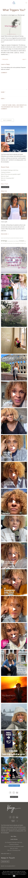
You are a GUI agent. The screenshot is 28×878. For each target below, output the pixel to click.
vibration (22, 243)
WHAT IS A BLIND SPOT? (8, 866)
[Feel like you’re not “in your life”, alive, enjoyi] (14, 582)
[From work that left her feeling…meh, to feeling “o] (14, 367)
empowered (21, 237)
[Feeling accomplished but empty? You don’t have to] (14, 502)
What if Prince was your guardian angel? (11, 174)
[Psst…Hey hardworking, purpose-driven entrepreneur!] (14, 287)
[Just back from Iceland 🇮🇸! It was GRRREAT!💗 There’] (14, 743)
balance (2, 237)
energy (4, 240)
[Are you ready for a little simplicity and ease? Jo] (14, 636)
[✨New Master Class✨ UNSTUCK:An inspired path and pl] (14, 394)
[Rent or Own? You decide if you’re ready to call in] (14, 609)
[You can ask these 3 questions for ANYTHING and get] (14, 528)
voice (25, 243)
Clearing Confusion (5, 172)
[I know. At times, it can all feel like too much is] (14, 716)
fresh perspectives (10, 241)
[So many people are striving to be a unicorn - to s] (14, 341)
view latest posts (5, 853)
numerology (4, 243)
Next (24, 59)
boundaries (12, 237)
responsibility (17, 243)
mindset (21, 241)
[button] (26, 2)
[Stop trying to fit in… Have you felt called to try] (14, 555)
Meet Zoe (3, 180)
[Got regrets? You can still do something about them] (14, 475)
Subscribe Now (5, 187)
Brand (15, 237)
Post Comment (7, 120)
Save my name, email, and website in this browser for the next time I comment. (13, 107)
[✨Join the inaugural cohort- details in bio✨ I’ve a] (14, 314)
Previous (5, 59)
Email (3, 98)
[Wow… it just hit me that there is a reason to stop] (14, 421)
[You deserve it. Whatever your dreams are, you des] (14, 690)
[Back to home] (14, 2)
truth (20, 243)
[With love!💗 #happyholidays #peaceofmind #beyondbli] (14, 260)
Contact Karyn (14, 796)
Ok (14, 875)
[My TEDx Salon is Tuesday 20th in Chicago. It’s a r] (14, 770)
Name (3, 92)
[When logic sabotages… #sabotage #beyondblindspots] (14, 448)
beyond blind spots (7, 237)
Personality (8, 243)
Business (17, 237)
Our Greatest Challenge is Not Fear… (10, 170)
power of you (13, 243)
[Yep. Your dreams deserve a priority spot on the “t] (14, 663)
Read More (4, 234)
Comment (4, 72)
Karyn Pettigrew (16, 241)
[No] (26, 874)
